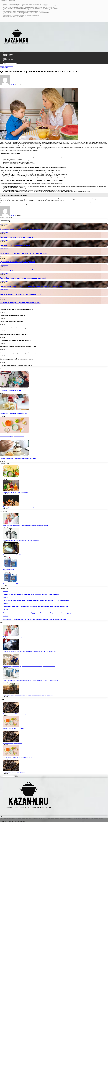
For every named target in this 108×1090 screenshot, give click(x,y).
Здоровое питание (7, 56)
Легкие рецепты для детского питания (12, 436)
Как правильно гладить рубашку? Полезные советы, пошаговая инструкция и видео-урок (25, 555)
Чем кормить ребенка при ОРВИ (10, 390)
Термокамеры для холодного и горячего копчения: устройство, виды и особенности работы (26, 12)
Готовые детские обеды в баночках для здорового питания (23, 253)
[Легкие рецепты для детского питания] (14, 432)
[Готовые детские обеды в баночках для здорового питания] (11, 756)
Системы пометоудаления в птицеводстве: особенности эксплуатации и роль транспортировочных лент (29, 7)
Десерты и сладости (8, 54)
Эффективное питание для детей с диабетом (17, 261)
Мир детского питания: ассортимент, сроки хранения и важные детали (20, 478)
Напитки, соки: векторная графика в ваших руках (15, 492)
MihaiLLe (13, 84)
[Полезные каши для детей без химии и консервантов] (11, 712)
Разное (4, 60)
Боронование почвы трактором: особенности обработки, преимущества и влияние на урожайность (28, 9)
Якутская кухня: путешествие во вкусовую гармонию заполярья (19, 507)
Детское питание (7, 55)
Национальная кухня (8, 59)
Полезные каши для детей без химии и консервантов (21, 229)
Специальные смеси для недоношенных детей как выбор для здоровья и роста (31, 286)
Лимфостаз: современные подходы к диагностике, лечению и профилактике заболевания (25, 4)
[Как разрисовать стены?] (11, 567)
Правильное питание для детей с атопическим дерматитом (18, 459)
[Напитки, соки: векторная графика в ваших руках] (11, 490)
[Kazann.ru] (17, 47)
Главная (5, 52)
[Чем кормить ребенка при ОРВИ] (14, 387)
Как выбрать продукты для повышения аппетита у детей (23, 278)
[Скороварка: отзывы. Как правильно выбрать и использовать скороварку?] (11, 538)
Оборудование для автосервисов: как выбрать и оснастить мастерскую (20, 13)
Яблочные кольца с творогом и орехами (13, 16)
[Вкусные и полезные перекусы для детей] (11, 726)
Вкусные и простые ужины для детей (15, 245)
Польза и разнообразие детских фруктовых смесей (20, 302)
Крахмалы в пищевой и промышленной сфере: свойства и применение (21, 15)
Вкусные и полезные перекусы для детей (16, 237)
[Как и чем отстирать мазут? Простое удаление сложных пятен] (11, 582)
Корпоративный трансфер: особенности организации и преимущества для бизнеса (23, 11)
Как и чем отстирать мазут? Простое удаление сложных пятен (18, 584)
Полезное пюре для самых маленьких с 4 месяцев (20, 270)
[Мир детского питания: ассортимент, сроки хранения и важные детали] (11, 476)
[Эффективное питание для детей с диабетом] (11, 770)
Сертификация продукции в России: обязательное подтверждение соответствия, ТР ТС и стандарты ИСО (29, 5)
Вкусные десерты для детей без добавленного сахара (21, 294)
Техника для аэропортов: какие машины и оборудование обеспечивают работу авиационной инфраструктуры (30, 8)
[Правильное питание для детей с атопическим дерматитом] (14, 455)
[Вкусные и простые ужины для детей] (11, 741)
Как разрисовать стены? (9, 569)
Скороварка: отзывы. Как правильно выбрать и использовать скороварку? (21, 540)
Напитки (5, 58)
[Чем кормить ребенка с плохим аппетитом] (14, 410)
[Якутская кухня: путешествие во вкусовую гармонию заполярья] (11, 505)
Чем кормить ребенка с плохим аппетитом (13, 413)
